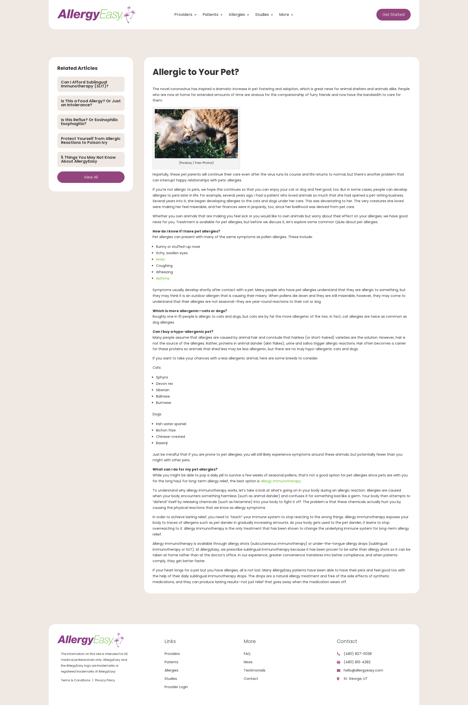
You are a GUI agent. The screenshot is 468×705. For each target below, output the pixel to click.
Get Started (393, 14)
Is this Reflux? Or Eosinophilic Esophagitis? (89, 121)
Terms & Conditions (75, 680)
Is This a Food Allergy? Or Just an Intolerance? (91, 103)
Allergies (237, 15)
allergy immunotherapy (280, 481)
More (284, 15)
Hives (160, 259)
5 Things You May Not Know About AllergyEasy (88, 159)
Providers (183, 15)
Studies (262, 15)
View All (91, 177)
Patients (210, 15)
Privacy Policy (105, 680)
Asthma (162, 278)
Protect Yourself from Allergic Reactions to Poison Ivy (90, 140)
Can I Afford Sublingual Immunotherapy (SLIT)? (84, 84)
